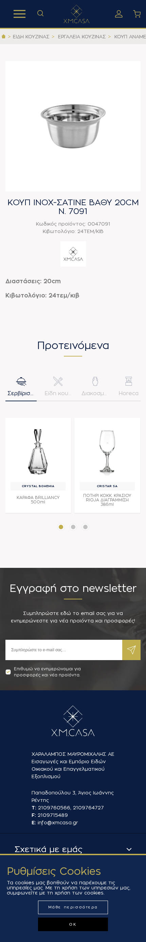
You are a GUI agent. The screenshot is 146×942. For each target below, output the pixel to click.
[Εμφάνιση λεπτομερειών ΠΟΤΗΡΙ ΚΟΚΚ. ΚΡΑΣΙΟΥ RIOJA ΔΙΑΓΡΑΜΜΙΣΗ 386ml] (107, 451)
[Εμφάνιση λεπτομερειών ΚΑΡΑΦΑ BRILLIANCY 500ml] (38, 451)
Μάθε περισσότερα (73, 907)
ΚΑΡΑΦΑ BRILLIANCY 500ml (38, 500)
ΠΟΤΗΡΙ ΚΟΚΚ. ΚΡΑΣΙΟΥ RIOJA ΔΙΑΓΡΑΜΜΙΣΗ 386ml (107, 500)
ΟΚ (72, 924)
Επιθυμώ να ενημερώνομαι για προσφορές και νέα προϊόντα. (47, 672)
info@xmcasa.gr (58, 822)
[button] (61, 527)
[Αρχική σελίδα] (3, 36)
